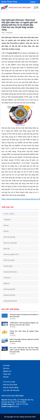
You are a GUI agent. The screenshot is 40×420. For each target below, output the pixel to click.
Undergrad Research (10, 301)
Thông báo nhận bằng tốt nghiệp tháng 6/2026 (24, 332)
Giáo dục (6, 368)
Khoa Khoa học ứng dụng (20, 8)
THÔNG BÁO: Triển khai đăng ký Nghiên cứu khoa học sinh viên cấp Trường (24, 324)
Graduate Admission (10, 272)
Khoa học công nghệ (10, 243)
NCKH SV (6, 283)
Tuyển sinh (7, 277)
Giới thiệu (6, 365)
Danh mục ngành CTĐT (11, 254)
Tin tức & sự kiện (9, 382)
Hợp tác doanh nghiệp (10, 387)
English (32, 2)
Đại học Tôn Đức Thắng (9, 2)
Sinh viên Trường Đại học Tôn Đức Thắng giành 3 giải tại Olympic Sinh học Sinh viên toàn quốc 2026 (24, 349)
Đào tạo (6, 225)
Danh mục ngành (9, 260)
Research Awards (9, 295)
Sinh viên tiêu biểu (9, 237)
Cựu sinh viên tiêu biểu (11, 390)
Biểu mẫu (7, 248)
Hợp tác (6, 231)
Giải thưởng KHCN (9, 289)
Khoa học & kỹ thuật (10, 385)
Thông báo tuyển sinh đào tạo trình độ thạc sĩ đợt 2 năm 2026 (24, 315)
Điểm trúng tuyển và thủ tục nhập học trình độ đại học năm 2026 (24, 340)
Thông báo (7, 219)
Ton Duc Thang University (22, 417)
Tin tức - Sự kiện (9, 214)
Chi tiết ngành (8, 266)
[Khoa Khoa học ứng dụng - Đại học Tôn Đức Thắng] (4, 7)
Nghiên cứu (7, 371)
